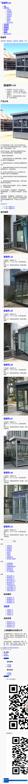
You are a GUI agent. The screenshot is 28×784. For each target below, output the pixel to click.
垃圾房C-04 (10, 614)
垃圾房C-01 (10, 609)
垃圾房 (9, 9)
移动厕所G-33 (10, 577)
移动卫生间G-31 (11, 580)
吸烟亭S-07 (8, 419)
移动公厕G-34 (10, 576)
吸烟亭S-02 (12, 206)
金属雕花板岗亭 (11, 566)
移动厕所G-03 (10, 601)
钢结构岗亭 (4, 204)
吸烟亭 (9, 19)
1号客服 (9, 665)
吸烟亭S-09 (8, 311)
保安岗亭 (9, 14)
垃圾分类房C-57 (11, 590)
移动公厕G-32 (10, 579)
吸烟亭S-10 (8, 257)
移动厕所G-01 (10, 597)
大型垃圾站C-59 (11, 587)
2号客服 (9, 666)
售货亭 (9, 17)
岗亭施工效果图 (11, 558)
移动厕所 (9, 11)
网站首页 (9, 41)
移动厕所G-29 (10, 584)
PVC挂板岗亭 (10, 571)
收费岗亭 (9, 16)
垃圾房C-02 (10, 611)
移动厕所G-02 (10, 599)
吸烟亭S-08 (8, 365)
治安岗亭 (9, 12)
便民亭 (9, 21)
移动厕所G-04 (10, 602)
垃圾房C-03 (10, 613)
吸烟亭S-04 (12, 208)
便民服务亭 (10, 557)
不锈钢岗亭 (10, 563)
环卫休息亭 (10, 22)
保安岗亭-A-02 (11, 626)
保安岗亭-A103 (11, 625)
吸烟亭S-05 (8, 526)
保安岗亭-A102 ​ (11, 623)
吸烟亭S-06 (8, 472)
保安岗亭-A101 (11, 621)
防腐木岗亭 (10, 568)
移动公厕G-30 (10, 582)
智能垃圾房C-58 (11, 589)
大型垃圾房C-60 (11, 585)
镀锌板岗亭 (10, 569)
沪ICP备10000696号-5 (13, 647)
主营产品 (15, 41)
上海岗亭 (20, 199)
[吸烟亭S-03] (6, 3)
